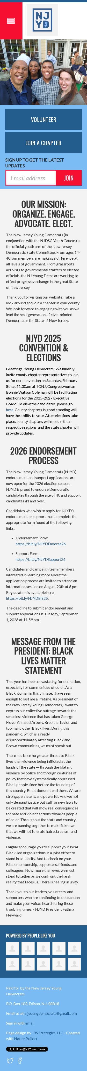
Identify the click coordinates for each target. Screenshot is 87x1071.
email (29, 1023)
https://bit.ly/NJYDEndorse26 (41, 543)
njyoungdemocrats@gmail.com (51, 1013)
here (9, 409)
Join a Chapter (43, 142)
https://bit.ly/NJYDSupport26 (40, 559)
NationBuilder (26, 1038)
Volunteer (43, 119)
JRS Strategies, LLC (47, 1032)
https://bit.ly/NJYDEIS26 (27, 598)
